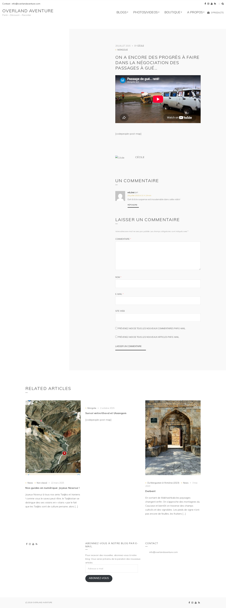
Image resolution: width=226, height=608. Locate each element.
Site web (120, 311)
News (30, 483)
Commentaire (123, 239)
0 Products (217, 12)
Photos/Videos (145, 12)
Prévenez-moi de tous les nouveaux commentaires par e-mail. (152, 328)
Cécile (140, 46)
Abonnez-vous (99, 578)
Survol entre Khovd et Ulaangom (106, 413)
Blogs (122, 12)
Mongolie (122, 49)
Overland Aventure (28, 10)
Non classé (42, 483)
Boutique (172, 12)
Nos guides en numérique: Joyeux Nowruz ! (52, 487)
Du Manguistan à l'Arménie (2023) (163, 483)
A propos (195, 12)
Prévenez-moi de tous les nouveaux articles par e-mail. (148, 337)
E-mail (119, 294)
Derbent (150, 491)
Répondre (132, 205)
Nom (118, 277)
